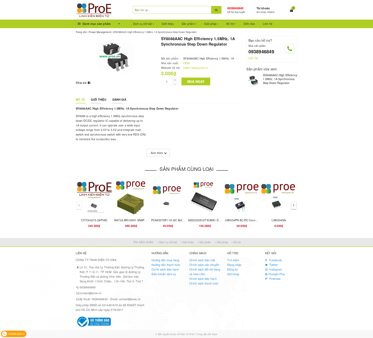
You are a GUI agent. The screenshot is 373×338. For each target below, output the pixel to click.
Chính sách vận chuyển (204, 265)
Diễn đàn (249, 24)
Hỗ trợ (230, 24)
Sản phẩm (188, 24)
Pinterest (274, 279)
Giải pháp (210, 24)
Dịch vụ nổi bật (143, 24)
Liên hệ (267, 24)
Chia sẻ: (81, 83)
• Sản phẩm (204, 242)
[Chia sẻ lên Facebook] (89, 83)
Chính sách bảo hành (165, 269)
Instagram (275, 269)
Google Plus (276, 274)
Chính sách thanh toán (203, 283)
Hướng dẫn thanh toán (166, 265)
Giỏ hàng (233, 274)
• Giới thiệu (187, 242)
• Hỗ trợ (236, 242)
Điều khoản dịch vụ (164, 274)
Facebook (275, 260)
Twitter (273, 265)
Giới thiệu (168, 24)
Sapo (215, 334)
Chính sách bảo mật (202, 260)
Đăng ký (232, 269)
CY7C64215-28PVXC (94, 220)
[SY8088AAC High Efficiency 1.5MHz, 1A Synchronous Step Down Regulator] (253, 80)
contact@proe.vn (90, 293)
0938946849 (235, 8)
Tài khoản (263, 8)
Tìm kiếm (233, 260)
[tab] (80, 99)
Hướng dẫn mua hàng (166, 260)
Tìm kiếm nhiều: (143, 242)
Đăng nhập (234, 265)
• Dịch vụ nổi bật (167, 242)
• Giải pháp (221, 242)
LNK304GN (279, 220)
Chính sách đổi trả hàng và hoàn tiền (204, 271)
